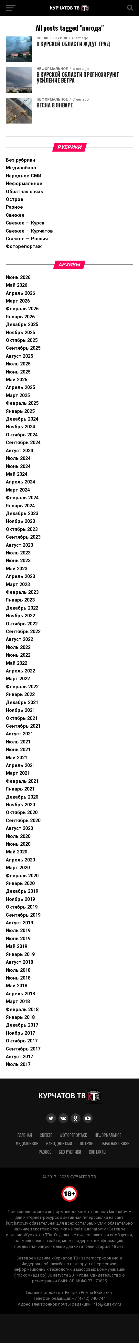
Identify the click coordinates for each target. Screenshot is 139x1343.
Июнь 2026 (18, 277)
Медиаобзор (21, 168)
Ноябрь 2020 (20, 805)
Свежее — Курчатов (29, 231)
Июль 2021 (18, 742)
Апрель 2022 (20, 671)
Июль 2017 (18, 1064)
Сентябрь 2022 (23, 631)
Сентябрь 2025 (23, 348)
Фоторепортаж (24, 246)
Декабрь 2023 (22, 513)
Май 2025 (16, 380)
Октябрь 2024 (21, 435)
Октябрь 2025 (21, 340)
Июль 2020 (18, 836)
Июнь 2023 (18, 560)
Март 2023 (18, 584)
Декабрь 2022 (22, 608)
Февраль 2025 (22, 403)
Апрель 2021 (20, 765)
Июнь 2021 (18, 749)
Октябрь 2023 (21, 529)
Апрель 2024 (20, 482)
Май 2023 (16, 569)
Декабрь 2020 (22, 797)
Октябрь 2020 (21, 812)
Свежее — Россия (27, 239)
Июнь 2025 (18, 372)
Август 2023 (19, 545)
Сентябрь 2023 (23, 537)
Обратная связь (24, 191)
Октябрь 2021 (21, 718)
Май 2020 (16, 852)
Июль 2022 (18, 647)
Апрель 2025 (20, 387)
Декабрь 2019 (22, 891)
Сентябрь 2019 (23, 915)
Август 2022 (19, 639)
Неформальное (24, 183)
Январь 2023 (20, 600)
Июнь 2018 (18, 978)
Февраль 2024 (22, 498)
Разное (14, 207)
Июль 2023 (18, 553)
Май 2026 (16, 285)
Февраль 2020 (22, 876)
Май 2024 (16, 474)
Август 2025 (19, 356)
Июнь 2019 (18, 938)
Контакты (97, 1152)
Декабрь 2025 (22, 324)
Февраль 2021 (22, 781)
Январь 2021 (20, 789)
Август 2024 (19, 450)
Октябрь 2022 (21, 624)
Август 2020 (19, 828)
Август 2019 (19, 923)
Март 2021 (18, 773)
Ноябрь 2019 (20, 899)
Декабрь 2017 (22, 1025)
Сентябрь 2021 (23, 726)
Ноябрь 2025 (20, 332)
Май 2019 (16, 946)
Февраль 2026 (22, 309)
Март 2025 (18, 395)
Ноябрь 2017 (20, 1033)
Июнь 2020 (18, 844)
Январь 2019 (20, 954)
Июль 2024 (18, 458)
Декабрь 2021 (22, 702)
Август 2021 (19, 734)
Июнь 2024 (18, 466)
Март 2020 (18, 867)
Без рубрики (20, 160)
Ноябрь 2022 (20, 616)
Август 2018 (19, 962)
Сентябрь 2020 (23, 820)
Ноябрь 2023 (20, 521)
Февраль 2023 (22, 592)
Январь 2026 (20, 317)
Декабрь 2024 (22, 419)
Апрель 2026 (20, 293)
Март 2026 (18, 301)
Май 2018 (16, 986)
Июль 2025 (18, 364)
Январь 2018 (20, 1017)
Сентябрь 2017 (23, 1049)
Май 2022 (16, 663)
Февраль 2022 (22, 687)
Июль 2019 (18, 930)
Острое (14, 199)
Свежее (15, 215)
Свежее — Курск (25, 223)
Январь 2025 (20, 411)
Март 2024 (18, 490)
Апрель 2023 (20, 576)
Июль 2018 (18, 970)
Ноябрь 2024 (20, 427)
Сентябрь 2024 (23, 442)
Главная (24, 1135)
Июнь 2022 (18, 655)
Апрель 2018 (20, 994)
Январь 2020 (20, 883)
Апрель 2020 (20, 860)
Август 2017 (19, 1056)
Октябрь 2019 (21, 907)
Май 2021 (16, 758)
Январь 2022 (20, 694)
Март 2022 (18, 678)
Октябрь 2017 (21, 1041)
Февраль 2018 (22, 1009)
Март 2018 (18, 1001)
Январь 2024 (20, 506)
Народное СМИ (23, 176)
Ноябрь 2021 (20, 710)
